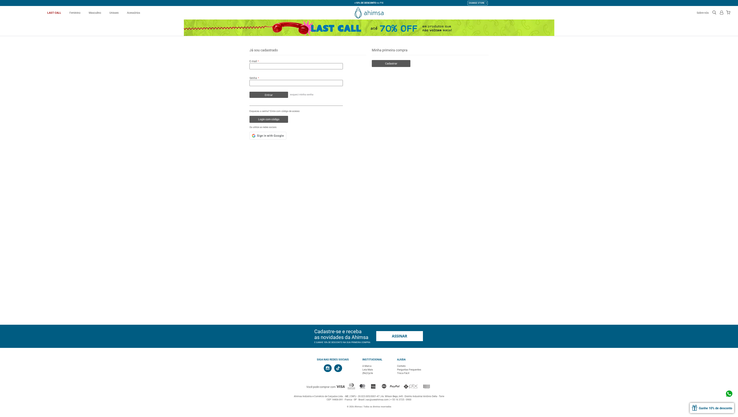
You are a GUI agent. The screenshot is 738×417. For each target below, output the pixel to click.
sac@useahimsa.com (377, 399)
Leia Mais (367, 369)
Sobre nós (703, 12)
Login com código (268, 119)
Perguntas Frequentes (409, 369)
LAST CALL (54, 12)
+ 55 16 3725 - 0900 (400, 399)
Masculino (95, 12)
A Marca (366, 365)
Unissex (114, 12)
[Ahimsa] (369, 13)
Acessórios (133, 12)
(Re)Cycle (367, 373)
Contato (401, 365)
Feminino (74, 12)
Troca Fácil (403, 373)
